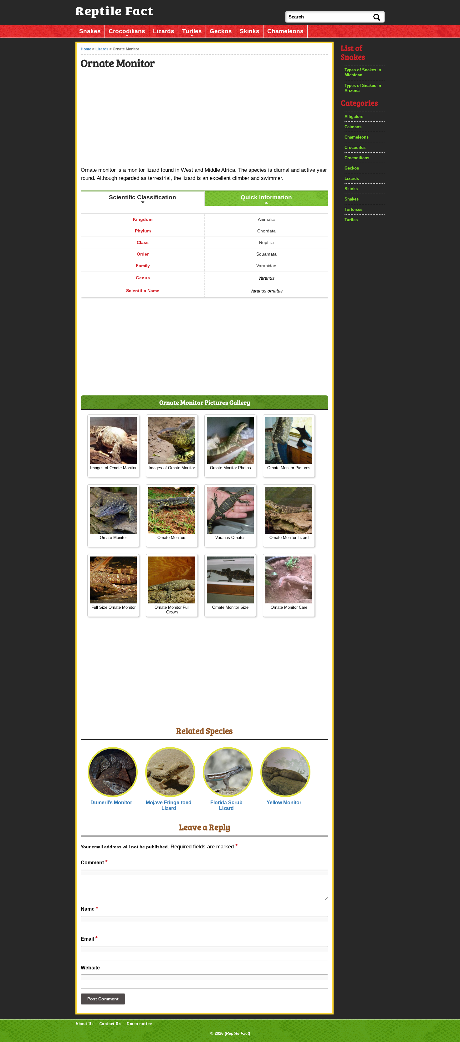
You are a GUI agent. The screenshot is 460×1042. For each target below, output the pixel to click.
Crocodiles (355, 147)
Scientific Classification (142, 197)
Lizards (163, 31)
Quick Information (266, 197)
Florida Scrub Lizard (226, 805)
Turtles (192, 31)
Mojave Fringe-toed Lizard (169, 805)
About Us (84, 1023)
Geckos (221, 31)
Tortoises (353, 209)
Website (90, 967)
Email (89, 938)
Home (86, 49)
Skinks (249, 31)
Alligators (354, 116)
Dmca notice (139, 1023)
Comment (94, 862)
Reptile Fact (237, 1033)
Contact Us (110, 1023)
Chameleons (285, 31)
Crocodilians (127, 31)
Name (89, 908)
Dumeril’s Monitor (111, 802)
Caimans (353, 127)
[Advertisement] (205, 118)
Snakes (90, 31)
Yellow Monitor (284, 802)
